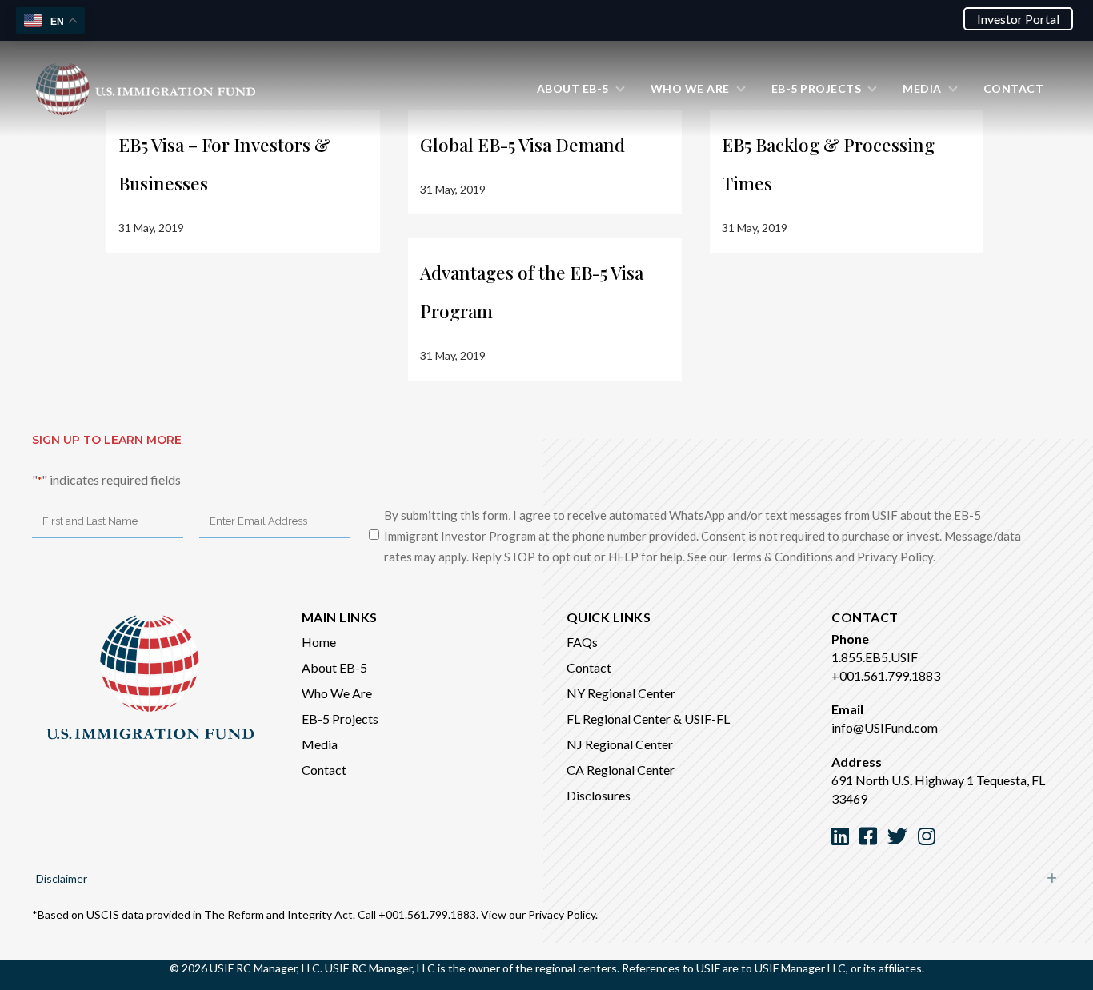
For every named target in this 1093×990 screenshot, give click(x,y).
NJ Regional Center (620, 744)
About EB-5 (334, 667)
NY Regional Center (621, 693)
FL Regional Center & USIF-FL (648, 718)
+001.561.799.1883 (885, 675)
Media (320, 744)
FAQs (582, 641)
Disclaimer (61, 878)
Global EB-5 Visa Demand (522, 145)
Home (319, 641)
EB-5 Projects (340, 718)
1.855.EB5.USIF (874, 657)
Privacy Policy (561, 914)
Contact (324, 769)
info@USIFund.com (884, 727)
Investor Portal (1018, 18)
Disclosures (599, 795)
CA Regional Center (621, 769)
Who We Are (337, 693)
